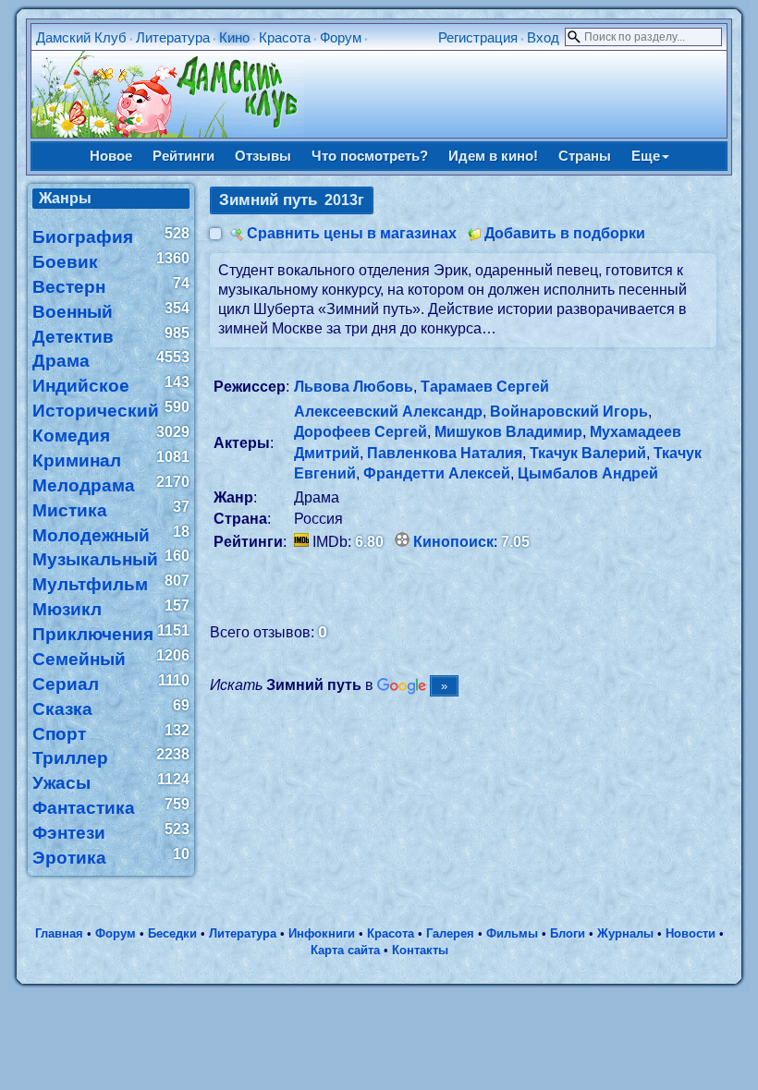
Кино (234, 37)
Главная (59, 933)
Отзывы (263, 156)
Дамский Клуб (81, 37)
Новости (690, 933)
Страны (584, 156)
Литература (173, 37)
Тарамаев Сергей (485, 386)
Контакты (420, 950)
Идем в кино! (493, 156)
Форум (340, 37)
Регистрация (478, 37)
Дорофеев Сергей (360, 432)
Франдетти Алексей (436, 473)
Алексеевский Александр (388, 411)
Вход (543, 37)
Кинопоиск (453, 542)
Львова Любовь (353, 386)
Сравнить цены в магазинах (352, 233)
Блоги (567, 933)
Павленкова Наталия (444, 453)
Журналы (625, 933)
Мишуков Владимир (508, 432)
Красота (285, 37)
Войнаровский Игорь (569, 411)
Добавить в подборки (564, 233)
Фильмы (512, 933)
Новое (111, 156)
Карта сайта (345, 950)
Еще (645, 156)
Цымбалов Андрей (588, 473)
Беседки (172, 933)
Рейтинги (183, 156)
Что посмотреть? (370, 156)
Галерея (450, 933)
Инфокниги (321, 933)
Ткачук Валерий (588, 453)
